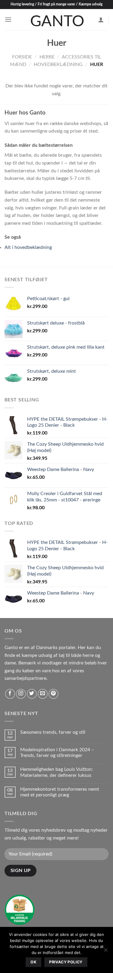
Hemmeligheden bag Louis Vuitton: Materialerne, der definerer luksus (56, 772)
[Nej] (105, 951)
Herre (47, 57)
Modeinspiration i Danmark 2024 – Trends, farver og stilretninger (57, 752)
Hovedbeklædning (58, 64)
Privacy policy (65, 962)
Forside (22, 57)
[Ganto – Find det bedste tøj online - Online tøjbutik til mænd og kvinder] (57, 19)
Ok (33, 962)
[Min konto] (101, 19)
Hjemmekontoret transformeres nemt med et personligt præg (59, 792)
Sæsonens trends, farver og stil (52, 732)
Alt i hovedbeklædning (28, 247)
